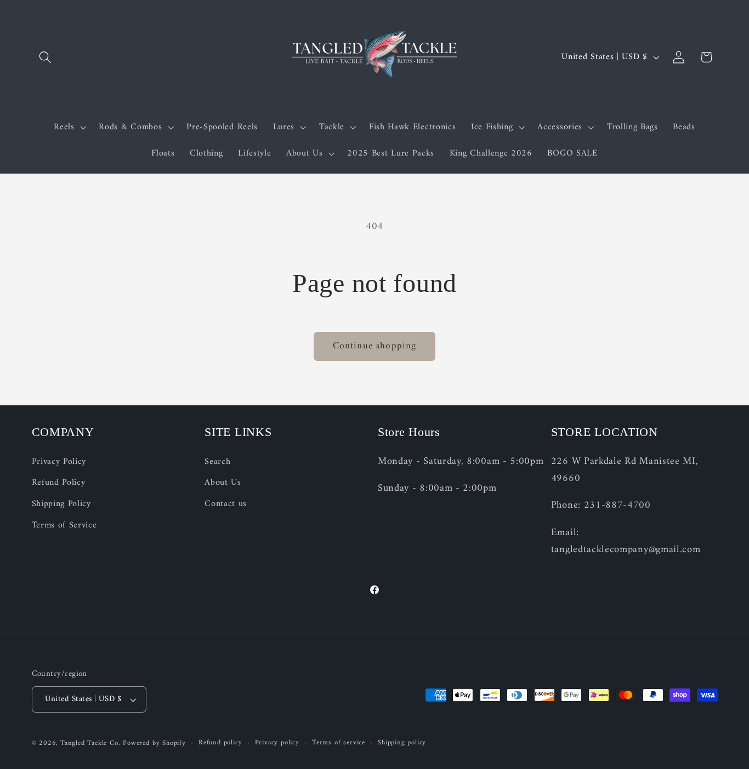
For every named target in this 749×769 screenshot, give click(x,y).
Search (217, 462)
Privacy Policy (59, 462)
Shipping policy (402, 743)
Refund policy (220, 743)
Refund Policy (59, 483)
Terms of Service (64, 525)
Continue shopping (375, 346)
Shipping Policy (61, 504)
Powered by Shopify (154, 743)
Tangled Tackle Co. (90, 743)
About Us (223, 483)
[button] (46, 57)
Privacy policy (277, 743)
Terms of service (338, 743)
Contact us (226, 504)
